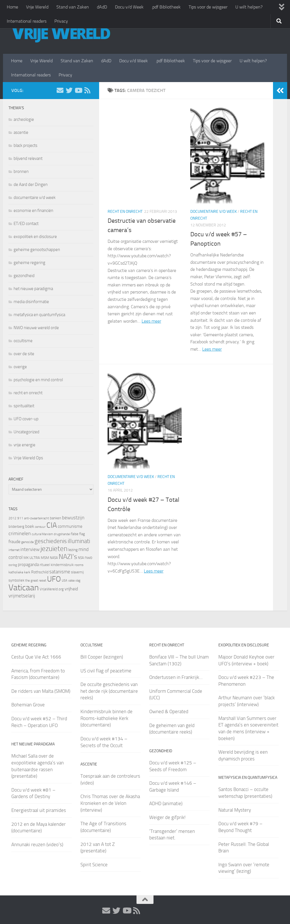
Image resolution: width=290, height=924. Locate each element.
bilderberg (16, 526)
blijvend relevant (28, 158)
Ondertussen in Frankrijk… (175, 677)
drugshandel (62, 534)
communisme (70, 526)
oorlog (12, 565)
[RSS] (87, 90)
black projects (25, 145)
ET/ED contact (26, 223)
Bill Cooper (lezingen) (101, 657)
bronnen (21, 171)
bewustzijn (73, 517)
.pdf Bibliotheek (166, 7)
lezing (73, 549)
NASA (54, 558)
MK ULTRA (32, 558)
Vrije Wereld (37, 7)
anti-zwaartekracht (36, 518)
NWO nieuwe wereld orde (36, 327)
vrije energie (24, 444)
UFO (54, 579)
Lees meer (151, 321)
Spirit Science (94, 864)
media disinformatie (31, 301)
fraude (14, 541)
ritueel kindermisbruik (57, 565)
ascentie (21, 132)
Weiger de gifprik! (167, 817)
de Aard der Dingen (31, 184)
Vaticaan (23, 587)
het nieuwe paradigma (33, 288)
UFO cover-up (26, 418)
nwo (88, 557)
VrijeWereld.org (52, 589)
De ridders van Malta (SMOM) (40, 691)
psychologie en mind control (38, 379)
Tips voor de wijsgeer (208, 7)
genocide (27, 542)
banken (55, 518)
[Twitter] (69, 90)
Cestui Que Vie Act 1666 (36, 657)
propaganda (28, 564)
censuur (40, 527)
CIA (51, 525)
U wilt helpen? (249, 7)
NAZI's (68, 556)
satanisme (59, 571)
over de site (24, 353)
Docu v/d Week (129, 7)
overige (20, 366)
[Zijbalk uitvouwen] (280, 90)
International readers (26, 21)
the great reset (35, 580)
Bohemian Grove (28, 705)
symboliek (16, 580)
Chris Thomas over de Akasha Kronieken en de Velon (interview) (110, 803)
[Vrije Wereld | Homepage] (60, 33)
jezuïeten (53, 548)
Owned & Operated (168, 711)
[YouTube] (78, 90)
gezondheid (24, 275)
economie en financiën (33, 210)
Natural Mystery (234, 810)
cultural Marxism (42, 534)
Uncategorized (26, 431)
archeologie (24, 119)
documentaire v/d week (213, 211)
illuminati (79, 541)
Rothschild (39, 572)
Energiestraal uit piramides (38, 810)
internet (14, 550)
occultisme (23, 340)
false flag (78, 534)
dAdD (102, 7)
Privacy (61, 21)
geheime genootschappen (37, 249)
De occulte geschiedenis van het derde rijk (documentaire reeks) (109, 690)
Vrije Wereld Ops (28, 457)
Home (12, 7)
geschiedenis (51, 541)
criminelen (19, 533)
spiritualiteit (24, 405)
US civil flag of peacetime (105, 671)
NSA (81, 558)
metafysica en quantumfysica (39, 314)
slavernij (77, 572)
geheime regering (29, 262)
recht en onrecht (125, 211)
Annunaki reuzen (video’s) (37, 844)
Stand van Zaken (72, 7)
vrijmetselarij (21, 596)
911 (20, 518)
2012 (12, 518)
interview (30, 549)
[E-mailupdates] (60, 90)
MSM (45, 558)
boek (29, 526)
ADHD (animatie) (165, 803)
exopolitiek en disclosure (35, 236)
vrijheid (71, 588)
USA (64, 580)
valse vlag (74, 580)
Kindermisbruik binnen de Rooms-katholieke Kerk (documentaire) (106, 718)
